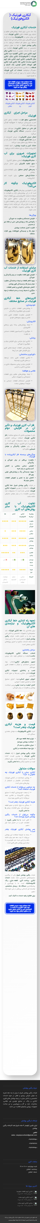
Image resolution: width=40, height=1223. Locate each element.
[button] (7, 99)
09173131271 (33, 1143)
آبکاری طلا (21, 62)
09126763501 (33, 1139)
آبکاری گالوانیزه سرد (16, 53)
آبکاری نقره (13, 62)
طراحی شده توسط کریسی (31, 1220)
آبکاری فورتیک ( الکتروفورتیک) (20, 55)
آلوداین (18, 64)
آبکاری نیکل (14, 56)
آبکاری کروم (21, 59)
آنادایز (24, 64)
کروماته (29, 64)
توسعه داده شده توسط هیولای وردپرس (17, 1220)
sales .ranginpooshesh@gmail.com (24, 1135)
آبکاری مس (28, 53)
